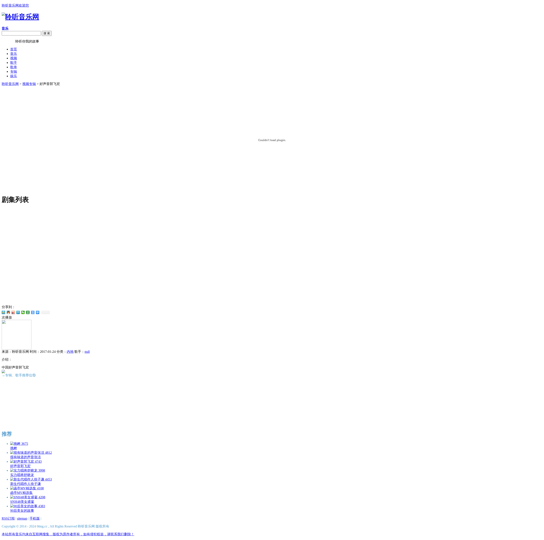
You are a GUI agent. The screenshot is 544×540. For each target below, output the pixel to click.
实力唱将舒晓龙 (22, 475)
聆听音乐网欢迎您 (15, 5)
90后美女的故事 (22, 510)
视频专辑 (29, 84)
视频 (13, 58)
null (87, 351)
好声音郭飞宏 (20, 466)
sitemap (22, 518)
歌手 (13, 62)
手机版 (35, 518)
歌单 (13, 67)
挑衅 (13, 448)
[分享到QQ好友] (8, 312)
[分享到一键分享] (33, 312)
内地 (70, 351)
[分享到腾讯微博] (18, 312)
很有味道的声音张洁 (25, 457)
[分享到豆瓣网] (28, 312)
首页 (13, 49)
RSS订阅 (8, 518)
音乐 (13, 53)
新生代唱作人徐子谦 (25, 484)
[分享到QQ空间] (3, 312)
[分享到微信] (23, 312)
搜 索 (47, 33)
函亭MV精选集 (21, 493)
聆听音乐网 (10, 84)
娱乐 (13, 76)
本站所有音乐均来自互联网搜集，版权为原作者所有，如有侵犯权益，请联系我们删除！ (68, 534)
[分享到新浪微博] (13, 312)
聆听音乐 (8, 41)
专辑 (13, 71)
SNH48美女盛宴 (22, 501)
